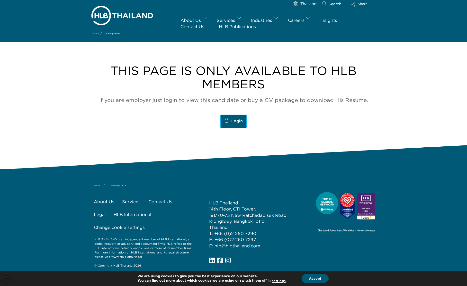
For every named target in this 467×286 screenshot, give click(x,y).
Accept (315, 278)
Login (237, 121)
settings (279, 281)
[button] (363, 6)
